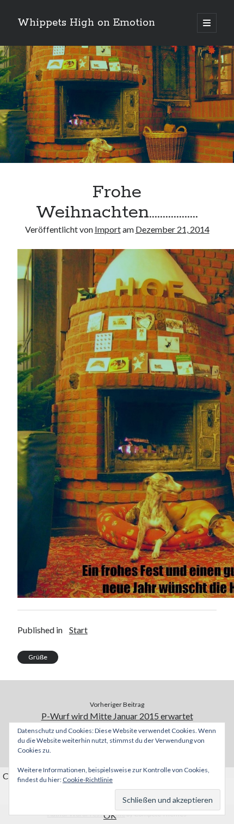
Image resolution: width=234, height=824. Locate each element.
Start (78, 630)
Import (108, 229)
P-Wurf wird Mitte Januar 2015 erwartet (117, 716)
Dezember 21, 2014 (173, 229)
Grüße (37, 657)
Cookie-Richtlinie (88, 779)
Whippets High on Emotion (86, 22)
